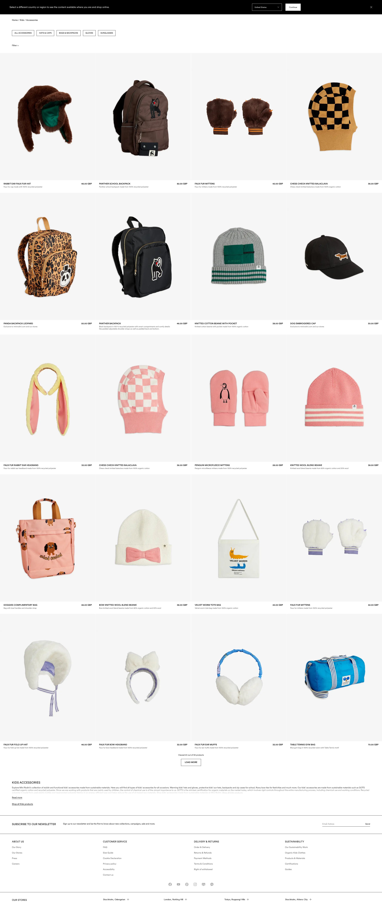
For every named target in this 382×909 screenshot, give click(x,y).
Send (367, 824)
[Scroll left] (8, 117)
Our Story (16, 847)
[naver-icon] (203, 884)
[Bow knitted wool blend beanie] (143, 606)
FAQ (105, 847)
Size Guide (108, 853)
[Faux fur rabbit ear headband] (47, 467)
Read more (17, 797)
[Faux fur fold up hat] (47, 746)
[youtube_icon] (178, 884)
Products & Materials (295, 858)
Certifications (291, 864)
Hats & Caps (45, 33)
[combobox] (267, 7)
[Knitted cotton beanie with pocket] (238, 325)
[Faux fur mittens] (238, 185)
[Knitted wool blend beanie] (334, 467)
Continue (293, 7)
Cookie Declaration (112, 858)
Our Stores (17, 853)
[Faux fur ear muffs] (238, 746)
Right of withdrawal (203, 869)
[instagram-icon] (195, 884)
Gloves (89, 33)
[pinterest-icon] (187, 884)
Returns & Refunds (203, 853)
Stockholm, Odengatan (114, 899)
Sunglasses (107, 33)
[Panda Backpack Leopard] (47, 325)
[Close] (371, 7)
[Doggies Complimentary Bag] (47, 606)
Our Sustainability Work (296, 847)
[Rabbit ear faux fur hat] (47, 185)
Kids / (23, 20)
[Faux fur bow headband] (143, 746)
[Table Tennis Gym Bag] (334, 746)
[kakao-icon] (212, 884)
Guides (288, 869)
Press (14, 858)
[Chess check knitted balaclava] (334, 185)
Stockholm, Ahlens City (296, 899)
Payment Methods (202, 858)
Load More (191, 762)
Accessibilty (109, 869)
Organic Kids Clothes (295, 853)
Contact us (108, 875)
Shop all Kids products (22, 804)
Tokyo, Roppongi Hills (234, 899)
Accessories (32, 20)
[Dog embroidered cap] (334, 325)
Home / (15, 20)
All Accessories (23, 33)
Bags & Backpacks (68, 33)
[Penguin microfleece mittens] (238, 467)
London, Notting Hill (173, 899)
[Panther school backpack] (143, 185)
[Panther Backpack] (143, 326)
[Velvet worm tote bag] (238, 606)
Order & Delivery (202, 847)
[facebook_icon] (170, 884)
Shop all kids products (232, 793)
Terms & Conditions (203, 864)
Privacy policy (109, 864)
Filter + (15, 45)
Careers (16, 864)
